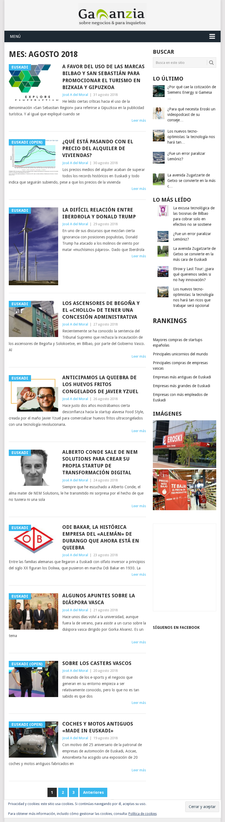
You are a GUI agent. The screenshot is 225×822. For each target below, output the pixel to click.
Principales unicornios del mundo (180, 354)
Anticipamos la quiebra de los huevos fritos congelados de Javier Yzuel (100, 384)
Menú (15, 36)
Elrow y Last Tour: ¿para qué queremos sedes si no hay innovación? (193, 274)
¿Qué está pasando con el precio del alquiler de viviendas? (97, 148)
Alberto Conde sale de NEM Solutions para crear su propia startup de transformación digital (100, 462)
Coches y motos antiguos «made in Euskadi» (97, 727)
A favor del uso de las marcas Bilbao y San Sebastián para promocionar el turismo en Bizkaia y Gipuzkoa (103, 77)
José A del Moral (75, 95)
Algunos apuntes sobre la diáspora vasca (98, 599)
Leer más (139, 120)
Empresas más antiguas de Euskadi (182, 377)
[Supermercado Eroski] (184, 466)
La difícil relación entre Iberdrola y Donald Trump (99, 213)
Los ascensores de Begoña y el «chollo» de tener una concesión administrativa (101, 310)
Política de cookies (142, 814)
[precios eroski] (184, 509)
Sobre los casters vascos (96, 663)
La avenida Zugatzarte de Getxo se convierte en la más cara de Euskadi (194, 254)
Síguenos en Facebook (176, 627)
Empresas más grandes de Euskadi (181, 386)
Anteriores (93, 792)
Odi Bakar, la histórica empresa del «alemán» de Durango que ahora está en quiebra (100, 537)
